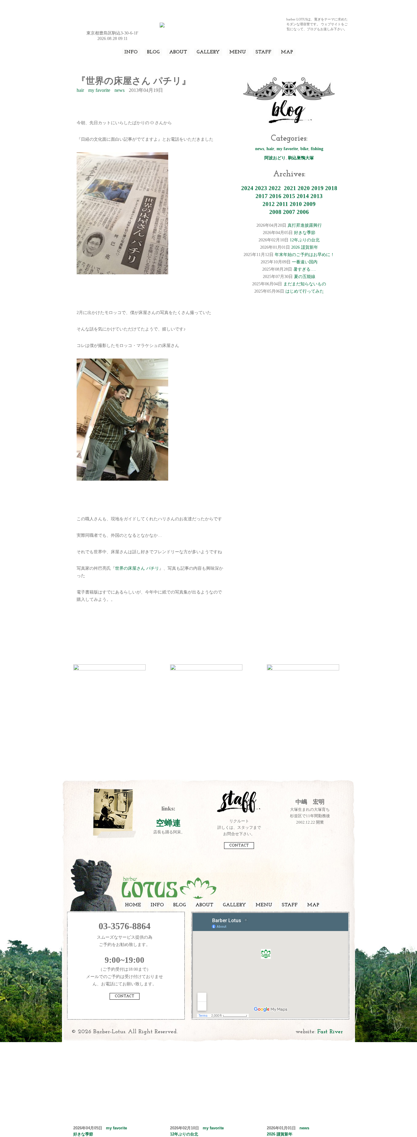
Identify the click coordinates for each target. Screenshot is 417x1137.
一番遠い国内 (304, 262)
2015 (289, 196)
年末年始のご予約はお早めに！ (305, 254)
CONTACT (239, 845)
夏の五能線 (304, 276)
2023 (261, 188)
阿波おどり (275, 158)
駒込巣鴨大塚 (301, 158)
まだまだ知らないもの (304, 284)
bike (304, 148)
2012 (269, 204)
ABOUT (178, 52)
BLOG (153, 52)
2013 (316, 196)
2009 (309, 204)
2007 (289, 212)
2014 (303, 196)
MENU (237, 52)
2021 (290, 188)
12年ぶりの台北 (305, 240)
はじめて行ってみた (304, 291)
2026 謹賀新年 (304, 247)
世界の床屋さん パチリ (137, 568)
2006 (303, 212)
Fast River (330, 1032)
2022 (275, 188)
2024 (247, 188)
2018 (331, 188)
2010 (296, 204)
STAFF (263, 52)
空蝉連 (168, 823)
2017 (262, 196)
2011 (282, 204)
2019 (317, 188)
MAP (287, 52)
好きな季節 (304, 232)
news (119, 90)
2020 (304, 188)
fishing (317, 148)
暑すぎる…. (304, 269)
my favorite (99, 90)
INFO (131, 52)
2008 (275, 212)
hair (80, 90)
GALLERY (208, 52)
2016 (275, 196)
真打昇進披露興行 (305, 225)
